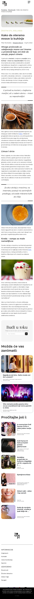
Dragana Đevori (18, 43)
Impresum (4, 553)
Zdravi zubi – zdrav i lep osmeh (24, 492)
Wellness (17, 31)
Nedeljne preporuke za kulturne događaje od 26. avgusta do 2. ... (24, 461)
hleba (20, 134)
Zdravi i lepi (5, 577)
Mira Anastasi (27, 433)
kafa (29, 250)
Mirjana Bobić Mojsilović (22, 483)
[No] (32, 593)
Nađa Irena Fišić (13, 410)
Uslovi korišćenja (6, 560)
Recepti (3, 580)
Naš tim (3, 563)
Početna (4, 10)
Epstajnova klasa (23, 475)
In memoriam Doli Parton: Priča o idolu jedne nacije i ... (24, 427)
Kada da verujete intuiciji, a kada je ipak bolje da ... (24, 509)
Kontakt (4, 556)
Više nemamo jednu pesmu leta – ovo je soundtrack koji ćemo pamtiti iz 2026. (17, 406)
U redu (17, 595)
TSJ (20, 467)
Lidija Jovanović (18, 379)
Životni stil (11, 10)
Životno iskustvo (6, 573)
